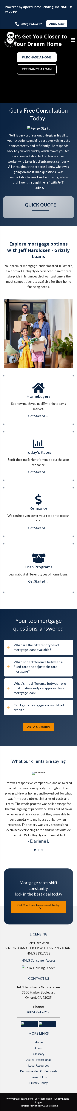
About (38, 1048)
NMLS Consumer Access (38, 960)
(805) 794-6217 (38, 1012)
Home (39, 1042)
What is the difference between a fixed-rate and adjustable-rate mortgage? (38, 666)
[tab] (38, 647)
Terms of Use (38, 1077)
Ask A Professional (38, 1059)
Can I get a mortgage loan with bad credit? (39, 707)
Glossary (38, 1054)
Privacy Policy (38, 1082)
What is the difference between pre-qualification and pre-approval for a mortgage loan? (40, 688)
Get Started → (38, 416)
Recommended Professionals (38, 1071)
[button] (28, 23)
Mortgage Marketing (30, 1105)
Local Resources (38, 1065)
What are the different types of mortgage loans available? (36, 647)
